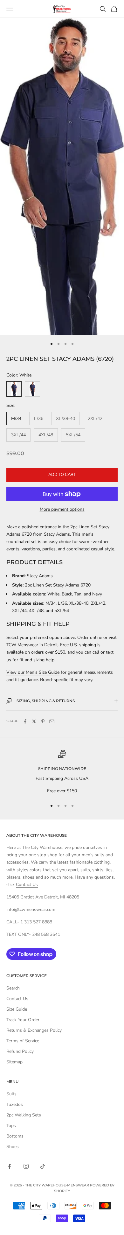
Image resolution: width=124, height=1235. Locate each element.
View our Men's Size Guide (32, 672)
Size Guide (16, 1009)
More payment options (62, 509)
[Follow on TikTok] (42, 1166)
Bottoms (15, 1136)
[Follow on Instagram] (26, 1166)
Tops (11, 1125)
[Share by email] (51, 721)
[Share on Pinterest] (42, 721)
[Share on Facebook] (25, 721)
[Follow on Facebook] (9, 1166)
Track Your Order (22, 1020)
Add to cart (62, 475)
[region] (62, 772)
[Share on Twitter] (34, 721)
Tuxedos (14, 1104)
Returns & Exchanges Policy (34, 1030)
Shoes (12, 1147)
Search (13, 988)
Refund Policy (20, 1051)
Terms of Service (22, 1041)
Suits (11, 1094)
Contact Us (27, 885)
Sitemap (14, 1062)
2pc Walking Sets (23, 1115)
